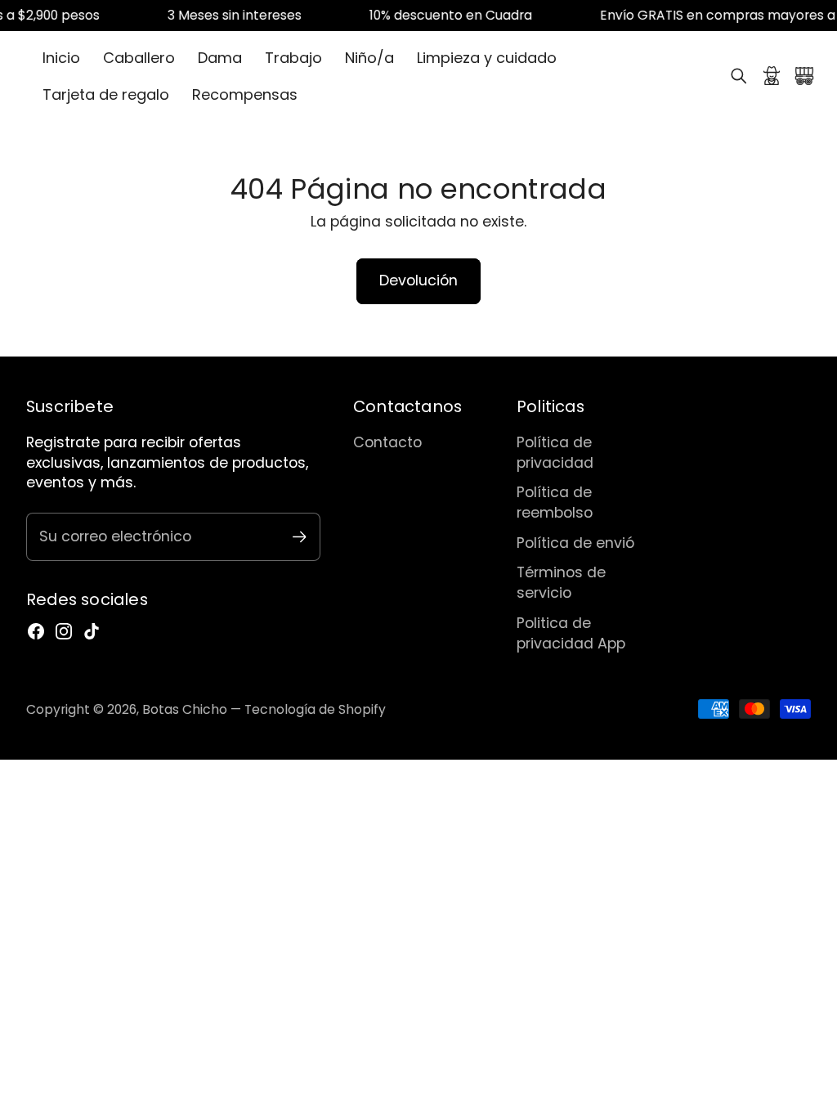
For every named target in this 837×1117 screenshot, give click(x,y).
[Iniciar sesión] (771, 76)
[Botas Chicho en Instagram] (64, 631)
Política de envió (575, 542)
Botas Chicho (184, 709)
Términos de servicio (561, 582)
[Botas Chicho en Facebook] (36, 631)
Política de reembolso (555, 502)
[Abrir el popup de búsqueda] (739, 76)
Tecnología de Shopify (315, 709)
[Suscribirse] (299, 536)
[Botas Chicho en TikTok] (91, 631)
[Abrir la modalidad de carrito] (804, 76)
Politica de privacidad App (571, 632)
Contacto (387, 442)
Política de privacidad (555, 452)
